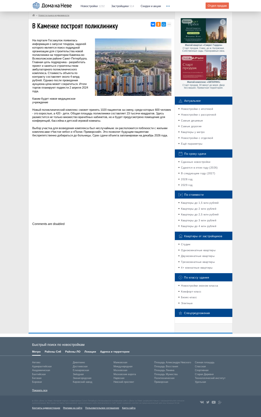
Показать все (39, 390)
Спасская (200, 366)
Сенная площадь (205, 362)
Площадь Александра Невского (172, 362)
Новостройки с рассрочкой (198, 114)
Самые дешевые (192, 120)
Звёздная (78, 374)
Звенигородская (82, 378)
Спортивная (201, 370)
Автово (36, 362)
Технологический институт (210, 378)
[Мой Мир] (163, 24)
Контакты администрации (46, 408)
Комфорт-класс (191, 291)
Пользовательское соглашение (102, 408)
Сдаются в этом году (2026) (199, 167)
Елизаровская (81, 370)
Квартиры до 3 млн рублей (198, 220)
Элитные (187, 303)
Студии (185, 244)
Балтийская (39, 374)
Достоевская (80, 366)
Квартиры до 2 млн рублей (198, 208)
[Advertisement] (101, 179)
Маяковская (120, 362)
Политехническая (164, 378)
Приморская (161, 381)
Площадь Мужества (166, 374)
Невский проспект (123, 381)
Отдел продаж (217, 5)
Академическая (41, 370)
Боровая (37, 381)
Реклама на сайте (72, 408)
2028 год (186, 179)
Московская (120, 370)
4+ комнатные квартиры (196, 267)
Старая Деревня (204, 374)
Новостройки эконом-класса (199, 285)
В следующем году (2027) (198, 173)
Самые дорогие (191, 126)
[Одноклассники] (158, 24)
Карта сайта (128, 408)
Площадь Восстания (166, 366)
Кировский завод (82, 381)
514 (122, 6)
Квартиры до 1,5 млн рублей (200, 202)
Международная (122, 366)
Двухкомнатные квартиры (198, 255)
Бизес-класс (189, 297)
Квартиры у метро (193, 132)
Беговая (36, 378)
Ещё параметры (191, 143)
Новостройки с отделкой (197, 137)
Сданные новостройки (195, 161)
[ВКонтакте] (153, 24)
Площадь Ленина (164, 370)
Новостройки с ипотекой (197, 108)
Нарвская (118, 378)
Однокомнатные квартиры (198, 250)
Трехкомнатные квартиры (198, 261)
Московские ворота (124, 374)
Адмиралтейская (42, 366)
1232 (93, 6)
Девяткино (79, 362)
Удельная (200, 381)
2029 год (186, 185)
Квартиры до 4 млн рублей (198, 226)
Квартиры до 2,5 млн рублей (200, 214)
